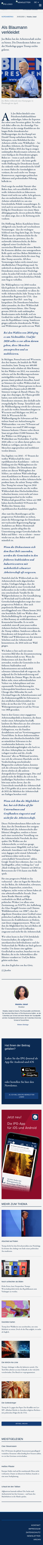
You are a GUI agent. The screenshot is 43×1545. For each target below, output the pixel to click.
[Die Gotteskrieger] (16, 1391)
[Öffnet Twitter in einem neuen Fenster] (3, 20)
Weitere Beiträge (22, 1024)
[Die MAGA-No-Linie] (16, 1351)
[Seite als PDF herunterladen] (17, 976)
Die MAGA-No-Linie (10, 1362)
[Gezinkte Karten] (16, 1310)
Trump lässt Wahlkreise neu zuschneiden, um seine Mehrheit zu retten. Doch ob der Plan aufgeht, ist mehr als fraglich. (21, 1329)
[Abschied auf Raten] (21, 1224)
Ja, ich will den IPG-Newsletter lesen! (21, 1096)
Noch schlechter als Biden (12, 1282)
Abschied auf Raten (10, 1241)
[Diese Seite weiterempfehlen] (12, 20)
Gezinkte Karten (8, 1322)
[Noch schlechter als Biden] (16, 1270)
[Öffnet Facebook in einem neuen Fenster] (8, 20)
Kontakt (35, 1525)
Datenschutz (33, 1532)
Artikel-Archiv (22, 1423)
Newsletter (33, 1536)
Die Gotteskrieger (9, 1403)
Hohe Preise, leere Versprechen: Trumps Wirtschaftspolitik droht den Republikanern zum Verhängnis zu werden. (19, 1289)
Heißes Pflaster (8, 1466)
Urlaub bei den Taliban (11, 1487)
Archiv (37, 1539)
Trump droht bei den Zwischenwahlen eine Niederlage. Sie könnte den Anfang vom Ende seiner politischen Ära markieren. (21, 1249)
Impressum (34, 1529)
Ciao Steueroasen (9, 1446)
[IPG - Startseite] (7, 4)
